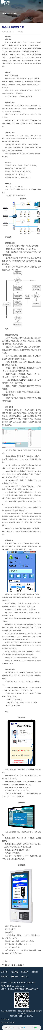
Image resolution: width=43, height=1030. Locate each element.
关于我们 (4, 976)
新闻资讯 (35, 972)
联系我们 (24, 976)
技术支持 (14, 976)
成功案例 (14, 972)
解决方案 (24, 972)
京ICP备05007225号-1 (17, 1016)
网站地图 (30, 1016)
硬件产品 (4, 972)
